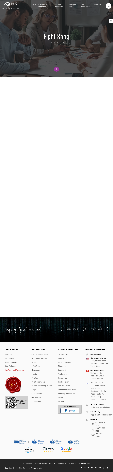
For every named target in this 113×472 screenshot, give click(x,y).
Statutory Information (66, 394)
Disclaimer (62, 366)
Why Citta (8, 354)
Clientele (34, 378)
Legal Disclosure (64, 362)
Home (34, 5)
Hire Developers (85, 6)
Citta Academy (62, 463)
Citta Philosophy (11, 366)
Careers (34, 362)
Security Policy (64, 386)
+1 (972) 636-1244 (100, 429)
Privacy (61, 358)
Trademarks (62, 374)
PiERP (73, 463)
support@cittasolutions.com (99, 415)
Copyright (62, 370)
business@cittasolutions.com (99, 407)
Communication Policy (67, 390)
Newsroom (35, 370)
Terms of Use (63, 354)
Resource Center (11, 362)
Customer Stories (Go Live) (41, 386)
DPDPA (61, 401)
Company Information (40, 354)
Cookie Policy (63, 382)
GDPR (60, 398)
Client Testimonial (38, 382)
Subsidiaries (36, 401)
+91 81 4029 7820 (100, 424)
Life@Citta (71, 329)
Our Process (9, 358)
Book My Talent (41, 463)
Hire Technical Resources (14, 370)
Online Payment (70, 407)
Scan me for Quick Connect (22, 402)
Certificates (62, 378)
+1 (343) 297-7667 (101, 435)
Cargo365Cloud (84, 463)
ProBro (52, 463)
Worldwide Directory (39, 358)
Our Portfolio (36, 398)
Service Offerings (59, 6)
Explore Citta (72, 6)
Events (34, 374)
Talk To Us (95, 329)
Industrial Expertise (42, 6)
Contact (97, 5)
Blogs (33, 390)
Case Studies (55, 43)
